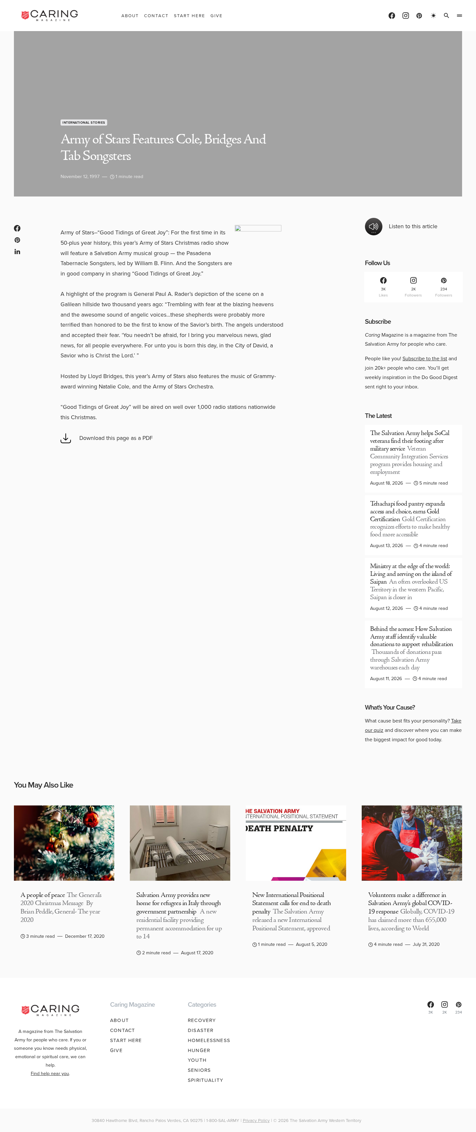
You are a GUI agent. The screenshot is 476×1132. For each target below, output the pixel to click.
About (119, 1020)
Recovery (202, 1020)
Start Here (126, 1040)
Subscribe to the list (424, 358)
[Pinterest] (419, 15)
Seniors (199, 1070)
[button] (433, 15)
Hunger (199, 1050)
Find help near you (50, 1073)
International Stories (83, 122)
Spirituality (205, 1080)
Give (116, 1050)
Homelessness (209, 1040)
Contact (122, 1030)
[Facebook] (392, 15)
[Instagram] (405, 15)
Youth (197, 1060)
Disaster (200, 1030)
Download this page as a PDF (116, 438)
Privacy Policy (256, 1120)
